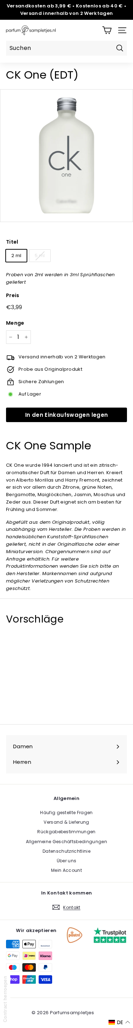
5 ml (40, 255)
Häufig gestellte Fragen (66, 813)
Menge (15, 322)
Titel (12, 241)
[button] (119, 1022)
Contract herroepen (5, 999)
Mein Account (66, 870)
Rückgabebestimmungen (66, 832)
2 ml (16, 255)
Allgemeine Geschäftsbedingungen (66, 842)
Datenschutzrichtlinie (66, 851)
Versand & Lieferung (66, 822)
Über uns (67, 861)
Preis (13, 295)
